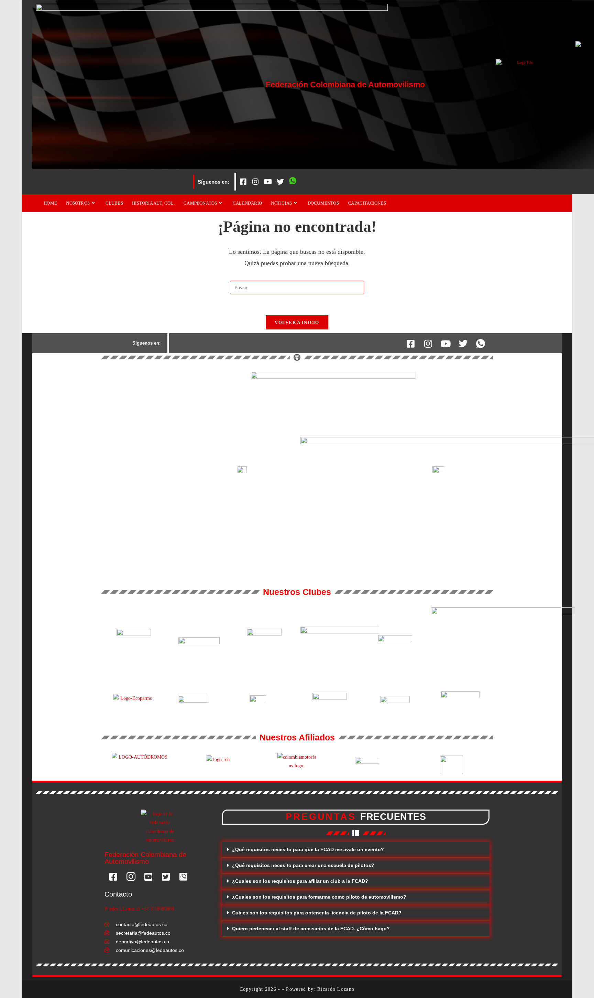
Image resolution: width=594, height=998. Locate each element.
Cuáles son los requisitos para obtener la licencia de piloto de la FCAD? (317, 912)
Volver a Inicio (297, 322)
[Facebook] (243, 181)
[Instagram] (255, 181)
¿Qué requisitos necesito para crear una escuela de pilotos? (303, 865)
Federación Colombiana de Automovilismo (345, 84)
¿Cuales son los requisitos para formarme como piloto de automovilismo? (319, 897)
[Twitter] (280, 181)
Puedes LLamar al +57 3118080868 (139, 908)
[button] (356, 850)
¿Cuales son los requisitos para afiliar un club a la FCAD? (300, 881)
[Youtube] (268, 181)
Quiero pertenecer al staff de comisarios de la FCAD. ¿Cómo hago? (311, 928)
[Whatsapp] (292, 181)
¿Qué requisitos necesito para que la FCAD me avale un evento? (308, 849)
